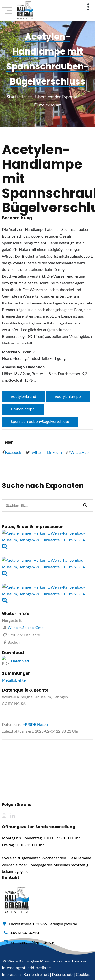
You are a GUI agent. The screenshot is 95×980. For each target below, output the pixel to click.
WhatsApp (79, 452)
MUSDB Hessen (35, 724)
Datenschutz (62, 974)
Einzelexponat (47, 104)
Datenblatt (20, 660)
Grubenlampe (23, 409)
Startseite (16, 96)
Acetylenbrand (23, 396)
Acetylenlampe (68, 396)
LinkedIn (54, 452)
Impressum (11, 974)
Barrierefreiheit (36, 974)
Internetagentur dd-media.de (26, 967)
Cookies (83, 974)
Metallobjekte (14, 680)
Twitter (35, 452)
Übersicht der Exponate (57, 96)
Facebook (12, 452)
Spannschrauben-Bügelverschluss (40, 421)
